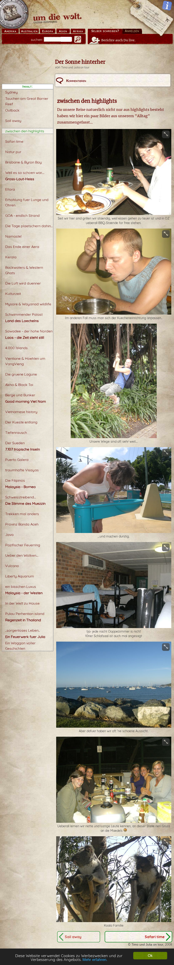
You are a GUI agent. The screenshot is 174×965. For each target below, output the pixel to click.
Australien (29, 31)
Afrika (78, 31)
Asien (63, 31)
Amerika (10, 31)
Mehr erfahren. (94, 960)
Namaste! (13, 236)
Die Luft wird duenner (23, 283)
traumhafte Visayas (22, 470)
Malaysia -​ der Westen (24, 593)
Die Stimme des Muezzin (25, 503)
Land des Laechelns (22, 320)
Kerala (11, 257)
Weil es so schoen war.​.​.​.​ (24, 172)
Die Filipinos (15, 480)
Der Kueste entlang (21, 422)
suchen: (37, 39)
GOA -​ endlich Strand (22, 215)
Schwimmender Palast (24, 314)
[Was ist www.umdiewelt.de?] (167, 5)
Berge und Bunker (20, 395)
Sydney (11, 92)
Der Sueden (15, 443)
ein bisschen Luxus (20, 586)
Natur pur (13, 152)
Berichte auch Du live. (118, 40)
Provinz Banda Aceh (22, 524)
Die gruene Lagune (21, 374)
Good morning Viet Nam (25, 401)
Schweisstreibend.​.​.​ (20, 497)
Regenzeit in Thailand (23, 620)
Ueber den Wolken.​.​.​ (21, 555)
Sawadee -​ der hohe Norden (29, 331)
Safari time (14, 141)
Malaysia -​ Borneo (20, 486)
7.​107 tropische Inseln (22, 449)
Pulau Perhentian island (24, 613)
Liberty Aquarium (19, 576)
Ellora (10, 189)
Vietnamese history (21, 411)
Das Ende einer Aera (22, 246)
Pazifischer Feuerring (22, 545)
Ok (150, 955)
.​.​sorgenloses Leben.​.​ (22, 630)
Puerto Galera (17, 459)
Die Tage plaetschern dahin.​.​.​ (29, 226)
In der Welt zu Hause (22, 603)
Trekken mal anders (22, 514)
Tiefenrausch (16, 432)
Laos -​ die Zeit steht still (24, 337)
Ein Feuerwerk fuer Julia (25, 636)
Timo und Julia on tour (75, 67)
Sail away (13, 120)
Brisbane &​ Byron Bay (23, 162)
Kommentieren (76, 80)
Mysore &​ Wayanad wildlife (28, 304)
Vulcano (12, 565)
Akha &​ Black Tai (19, 384)
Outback (12, 110)
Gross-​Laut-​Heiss (19, 179)
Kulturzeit (13, 293)
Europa (47, 31)
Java (9, 534)
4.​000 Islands (16, 348)
